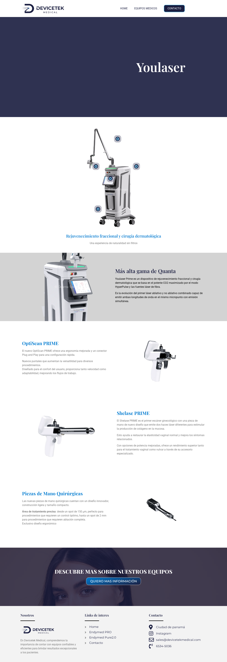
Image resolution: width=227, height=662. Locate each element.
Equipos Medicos (145, 8)
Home (124, 8)
